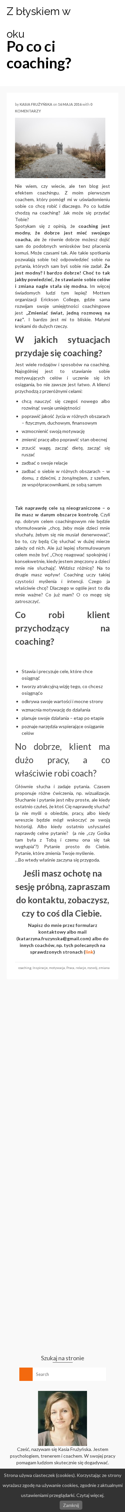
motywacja (57, 968)
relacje (81, 968)
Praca (70, 968)
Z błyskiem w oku (38, 22)
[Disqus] (62, 1076)
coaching (24, 968)
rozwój (92, 968)
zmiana (104, 968)
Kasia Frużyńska (36, 104)
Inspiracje (40, 968)
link (89, 952)
